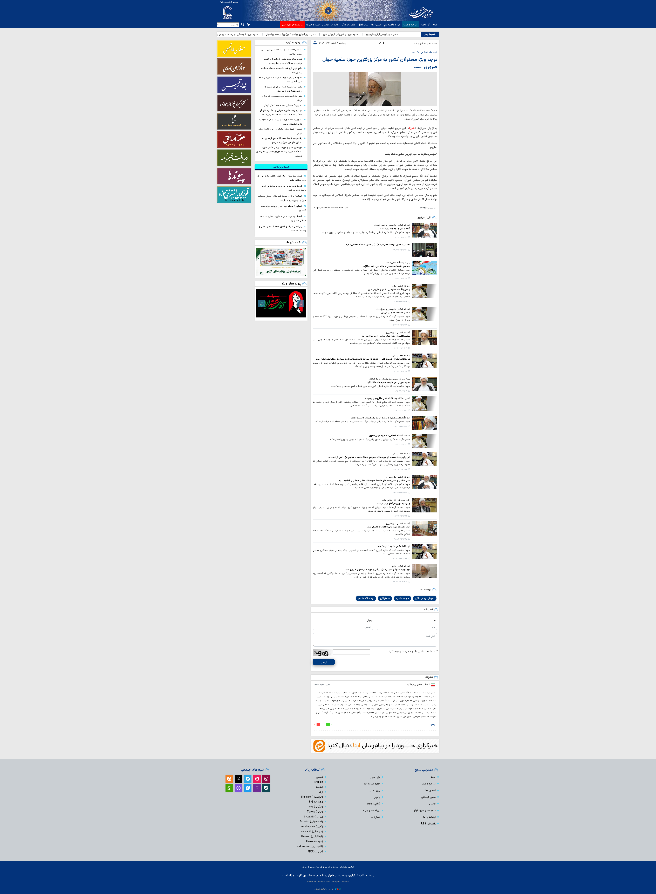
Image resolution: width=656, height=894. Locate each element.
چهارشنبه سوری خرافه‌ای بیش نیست (393, 503)
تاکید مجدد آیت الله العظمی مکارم (396, 500)
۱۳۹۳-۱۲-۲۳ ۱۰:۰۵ (400, 558)
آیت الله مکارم (366, 598)
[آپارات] (257, 779)
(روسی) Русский (313, 817)
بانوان (334, 25)
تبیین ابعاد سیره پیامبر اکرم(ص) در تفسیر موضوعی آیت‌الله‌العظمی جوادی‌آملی (282, 61)
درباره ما (375, 817)
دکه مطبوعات (292, 242)
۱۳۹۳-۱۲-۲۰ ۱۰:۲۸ (400, 371)
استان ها (376, 25)
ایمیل (370, 620)
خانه (435, 25)
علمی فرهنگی (348, 25)
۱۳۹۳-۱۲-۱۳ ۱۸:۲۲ (400, 250)
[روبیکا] (257, 788)
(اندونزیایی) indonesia (310, 846)
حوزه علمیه (402, 598)
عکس (325, 25)
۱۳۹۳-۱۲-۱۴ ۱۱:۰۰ (400, 278)
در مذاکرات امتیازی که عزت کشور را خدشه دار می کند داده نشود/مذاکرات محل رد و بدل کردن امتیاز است (363, 359)
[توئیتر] (238, 779)
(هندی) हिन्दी (316, 802)
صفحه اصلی (432, 43)
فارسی (319, 777)
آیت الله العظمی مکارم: (424, 53)
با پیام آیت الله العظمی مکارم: (398, 262)
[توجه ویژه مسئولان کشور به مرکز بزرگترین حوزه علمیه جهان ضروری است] (375, 89)
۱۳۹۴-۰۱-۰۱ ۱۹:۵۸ (400, 444)
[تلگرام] (247, 779)
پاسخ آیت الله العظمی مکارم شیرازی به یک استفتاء (389, 379)
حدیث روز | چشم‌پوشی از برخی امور (387, 34)
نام (435, 620)
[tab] (281, 167)
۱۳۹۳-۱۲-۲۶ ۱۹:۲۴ (400, 492)
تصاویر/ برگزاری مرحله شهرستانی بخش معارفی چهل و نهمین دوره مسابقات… (282, 198)
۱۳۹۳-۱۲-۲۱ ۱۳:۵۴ (400, 581)
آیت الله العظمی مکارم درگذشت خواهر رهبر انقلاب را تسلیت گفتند (380, 417)
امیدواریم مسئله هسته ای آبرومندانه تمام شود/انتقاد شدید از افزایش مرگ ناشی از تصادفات (369, 457)
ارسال (324, 662)
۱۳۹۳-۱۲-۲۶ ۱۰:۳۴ (400, 516)
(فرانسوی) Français (312, 797)
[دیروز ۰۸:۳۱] (281, 262)
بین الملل (363, 25)
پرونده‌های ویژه (291, 283)
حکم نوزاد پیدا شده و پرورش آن (395, 312)
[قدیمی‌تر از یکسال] (424, 230)
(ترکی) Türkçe (315, 812)
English (318, 782)
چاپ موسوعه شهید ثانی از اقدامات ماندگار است (388, 527)
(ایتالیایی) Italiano (312, 837)
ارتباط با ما (429, 817)
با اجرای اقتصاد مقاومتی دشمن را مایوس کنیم (389, 289)
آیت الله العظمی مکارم (401, 286)
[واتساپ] (229, 788)
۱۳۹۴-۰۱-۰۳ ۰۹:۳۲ (400, 426)
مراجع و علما (410, 25)
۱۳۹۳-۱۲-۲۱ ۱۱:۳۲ (400, 391)
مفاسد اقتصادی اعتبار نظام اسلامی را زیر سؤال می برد (386, 336)
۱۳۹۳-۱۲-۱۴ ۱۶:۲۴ (400, 325)
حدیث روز (430, 34)
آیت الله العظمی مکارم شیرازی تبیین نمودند (392, 225)
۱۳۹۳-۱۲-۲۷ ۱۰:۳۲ (400, 469)
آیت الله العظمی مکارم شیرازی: (397, 523)
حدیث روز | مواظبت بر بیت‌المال (234, 34)
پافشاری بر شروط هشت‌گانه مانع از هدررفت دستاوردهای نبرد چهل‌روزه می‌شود (282, 140)
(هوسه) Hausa (314, 841)
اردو (321, 792)
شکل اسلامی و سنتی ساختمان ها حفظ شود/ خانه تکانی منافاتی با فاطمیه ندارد (374, 480)
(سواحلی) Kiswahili (312, 832)
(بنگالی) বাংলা (316, 807)
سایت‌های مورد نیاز (292, 25)
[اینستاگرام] (266, 779)
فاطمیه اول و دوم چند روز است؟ (395, 228)
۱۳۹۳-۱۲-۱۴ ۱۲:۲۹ (400, 301)
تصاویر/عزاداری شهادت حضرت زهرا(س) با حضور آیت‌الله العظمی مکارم (378, 244)
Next (261, 303)
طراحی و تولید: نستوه (324, 889)
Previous (300, 303)
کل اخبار (425, 25)
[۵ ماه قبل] (281, 303)
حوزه (412, 128)
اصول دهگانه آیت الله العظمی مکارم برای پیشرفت (387, 398)
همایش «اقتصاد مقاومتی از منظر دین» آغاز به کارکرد (386, 266)
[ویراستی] (247, 788)
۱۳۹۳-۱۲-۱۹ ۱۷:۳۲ (400, 348)
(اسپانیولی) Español (311, 822)
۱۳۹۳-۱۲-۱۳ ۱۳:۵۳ (400, 237)
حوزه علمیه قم (392, 25)
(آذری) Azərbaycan (312, 827)
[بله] (266, 788)
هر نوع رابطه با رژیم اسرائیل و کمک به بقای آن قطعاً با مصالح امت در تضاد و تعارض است (280, 112)
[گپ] (238, 788)
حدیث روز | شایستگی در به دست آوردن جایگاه (281, 34)
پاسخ (432, 724)
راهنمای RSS (428, 824)
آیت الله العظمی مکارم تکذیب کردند (394, 546)
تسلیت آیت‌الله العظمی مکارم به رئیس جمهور (389, 435)
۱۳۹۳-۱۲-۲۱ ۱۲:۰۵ (400, 410)
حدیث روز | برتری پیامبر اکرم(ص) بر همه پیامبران (337, 34)
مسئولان (385, 598)
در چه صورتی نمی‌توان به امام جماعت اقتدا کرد (388, 382)
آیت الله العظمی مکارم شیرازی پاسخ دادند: (392, 309)
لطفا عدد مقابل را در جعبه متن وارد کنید (413, 651)
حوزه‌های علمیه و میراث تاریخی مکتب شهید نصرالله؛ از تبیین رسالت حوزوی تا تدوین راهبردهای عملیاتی (279, 152)
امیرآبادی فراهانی (424, 598)
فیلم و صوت (313, 25)
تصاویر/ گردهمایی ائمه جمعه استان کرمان (283, 105)
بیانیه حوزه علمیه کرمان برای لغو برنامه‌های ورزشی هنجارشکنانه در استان (282, 89)
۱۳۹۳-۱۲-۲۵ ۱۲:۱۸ (400, 539)
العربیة (319, 787)
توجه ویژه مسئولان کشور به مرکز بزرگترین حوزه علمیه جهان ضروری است (377, 569)
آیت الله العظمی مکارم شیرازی (398, 332)
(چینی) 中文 (315, 851)
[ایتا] (229, 779)
